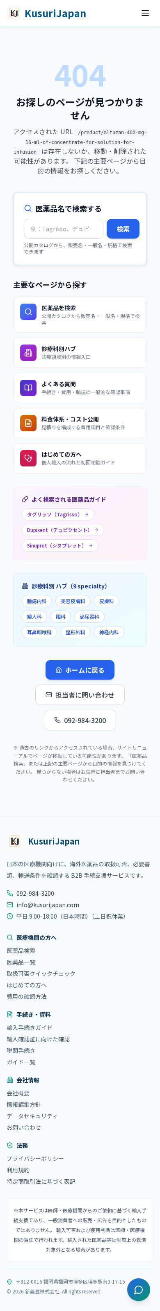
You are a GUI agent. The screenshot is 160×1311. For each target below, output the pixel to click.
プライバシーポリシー (35, 1158)
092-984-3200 (85, 720)
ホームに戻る (85, 670)
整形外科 (75, 631)
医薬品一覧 (21, 962)
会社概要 (18, 1093)
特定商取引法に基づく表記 (41, 1181)
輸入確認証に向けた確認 (38, 1039)
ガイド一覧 (21, 1062)
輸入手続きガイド (30, 1027)
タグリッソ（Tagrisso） (54, 514)
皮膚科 (106, 600)
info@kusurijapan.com (47, 905)
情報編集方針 (24, 1104)
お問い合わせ (24, 1127)
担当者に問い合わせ (84, 695)
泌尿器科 (89, 616)
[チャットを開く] (138, 1289)
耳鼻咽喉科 (39, 631)
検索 (123, 229)
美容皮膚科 (73, 600)
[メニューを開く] (145, 13)
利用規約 (18, 1170)
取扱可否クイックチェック (41, 973)
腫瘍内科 (37, 600)
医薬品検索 (21, 950)
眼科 (61, 616)
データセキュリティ (32, 1116)
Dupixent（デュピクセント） (59, 529)
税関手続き (21, 1050)
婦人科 (34, 616)
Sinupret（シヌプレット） (57, 545)
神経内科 (109, 631)
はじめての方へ (27, 985)
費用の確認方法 (27, 996)
